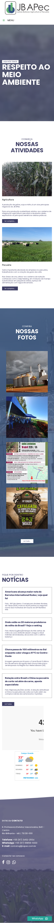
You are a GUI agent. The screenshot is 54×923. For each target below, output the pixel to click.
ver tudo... (27, 541)
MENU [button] (10, 20)
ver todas (8, 704)
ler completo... (10, 221)
